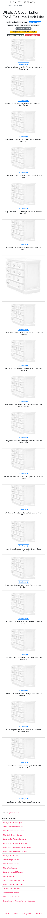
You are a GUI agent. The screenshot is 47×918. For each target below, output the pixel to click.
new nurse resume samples (30, 25)
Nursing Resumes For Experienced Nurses (17, 847)
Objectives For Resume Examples (14, 839)
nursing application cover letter (16, 22)
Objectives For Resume (11, 893)
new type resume (35, 22)
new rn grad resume (32, 35)
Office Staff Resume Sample (12, 835)
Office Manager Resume (11, 860)
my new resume (13, 25)
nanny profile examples (16, 35)
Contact (15, 913)
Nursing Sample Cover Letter (13, 884)
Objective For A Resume (11, 888)
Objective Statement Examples (13, 880)
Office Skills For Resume (11, 897)
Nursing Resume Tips (10, 855)
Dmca (7, 913)
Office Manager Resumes (11, 864)
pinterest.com (14, 813)
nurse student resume (23, 28)
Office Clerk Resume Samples (13, 827)
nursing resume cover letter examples (23, 32)
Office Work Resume (10, 868)
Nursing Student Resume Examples (15, 851)
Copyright (38, 913)
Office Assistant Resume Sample (14, 831)
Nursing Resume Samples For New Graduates (19, 901)
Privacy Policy (26, 913)
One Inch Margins (9, 876)
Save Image (22, 64)
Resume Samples (22, 2)
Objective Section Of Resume (13, 872)
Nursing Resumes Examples (12, 822)
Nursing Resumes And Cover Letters (15, 843)
